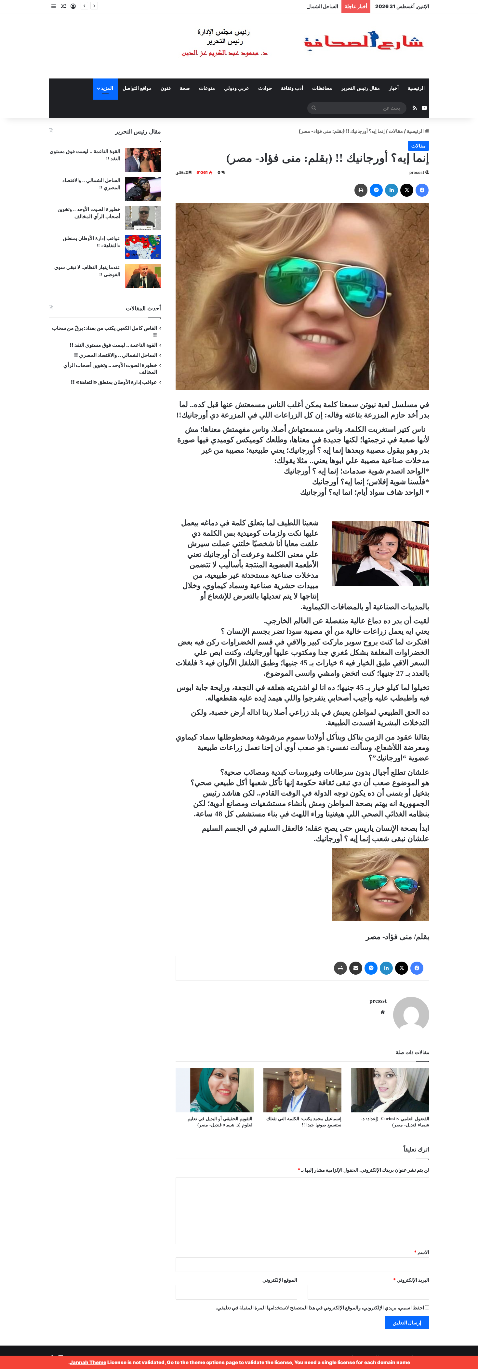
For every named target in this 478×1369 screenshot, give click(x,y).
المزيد (107, 88)
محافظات (322, 88)
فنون (166, 88)
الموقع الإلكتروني (279, 1280)
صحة (185, 88)
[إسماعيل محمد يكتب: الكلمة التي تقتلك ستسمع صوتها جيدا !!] (302, 1090)
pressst (416, 172)
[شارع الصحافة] (283, 45)
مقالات (396, 131)
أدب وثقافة (292, 88)
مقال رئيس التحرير (360, 88)
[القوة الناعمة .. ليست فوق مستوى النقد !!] (143, 160)
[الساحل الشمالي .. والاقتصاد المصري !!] (143, 189)
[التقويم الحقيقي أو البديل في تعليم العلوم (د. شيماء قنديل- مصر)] (215, 1090)
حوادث (265, 88)
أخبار (394, 88)
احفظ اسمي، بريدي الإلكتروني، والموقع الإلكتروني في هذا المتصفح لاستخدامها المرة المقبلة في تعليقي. (320, 1308)
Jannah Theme (88, 1362)
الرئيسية (416, 88)
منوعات (207, 88)
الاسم (421, 1252)
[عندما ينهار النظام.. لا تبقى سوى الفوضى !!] (143, 276)
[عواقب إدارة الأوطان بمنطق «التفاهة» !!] (143, 247)
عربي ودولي (236, 88)
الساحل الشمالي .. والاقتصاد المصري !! (298, 6)
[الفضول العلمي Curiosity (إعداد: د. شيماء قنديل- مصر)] (390, 1090)
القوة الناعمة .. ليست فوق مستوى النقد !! (113, 345)
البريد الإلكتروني (411, 1280)
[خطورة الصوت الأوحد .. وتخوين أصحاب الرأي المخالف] (143, 218)
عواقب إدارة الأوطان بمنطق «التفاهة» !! (113, 382)
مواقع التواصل (137, 88)
